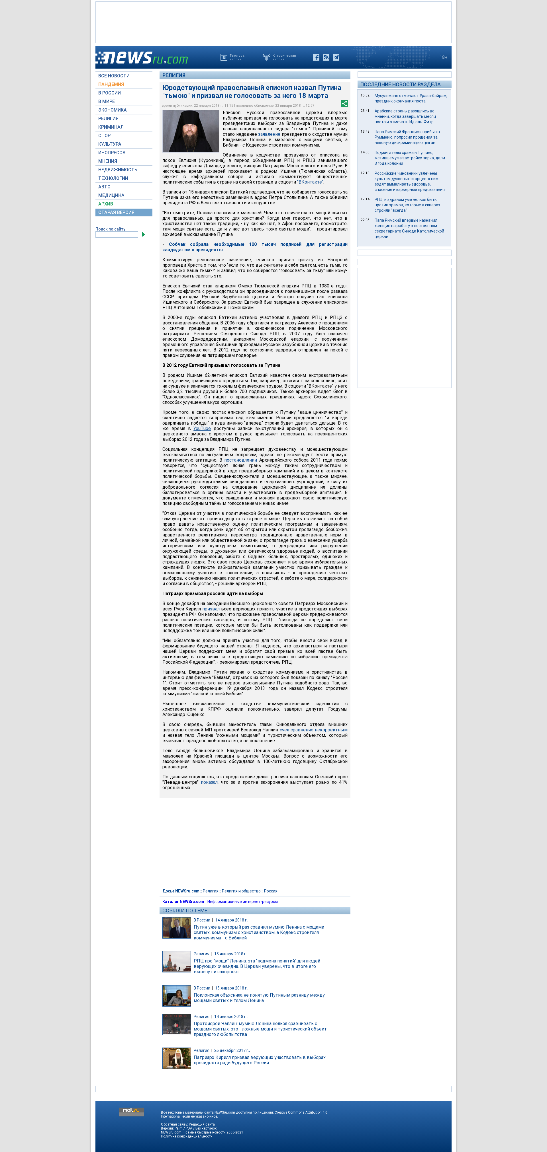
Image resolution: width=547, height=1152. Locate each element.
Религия (173, 75)
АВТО (104, 187)
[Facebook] (316, 57)
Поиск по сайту (110, 229)
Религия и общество (241, 891)
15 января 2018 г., (231, 954)
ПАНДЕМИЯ (111, 84)
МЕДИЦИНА (111, 195)
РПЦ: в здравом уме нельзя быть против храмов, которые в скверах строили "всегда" (407, 205)
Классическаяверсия (284, 57)
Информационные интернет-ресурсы (242, 901)
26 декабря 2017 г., (232, 1050)
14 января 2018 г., (231, 920)
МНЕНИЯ (107, 161)
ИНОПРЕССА (112, 152)
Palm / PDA (183, 1128)
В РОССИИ (109, 93)
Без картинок (206, 1128)
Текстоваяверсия (238, 57)
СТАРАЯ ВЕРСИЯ (116, 212)
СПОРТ (106, 135)
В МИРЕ (106, 101)
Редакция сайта (202, 1124)
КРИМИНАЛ (111, 127)
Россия (270, 891)
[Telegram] (336, 57)
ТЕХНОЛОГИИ (113, 178)
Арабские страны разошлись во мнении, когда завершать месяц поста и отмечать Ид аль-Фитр (405, 116)
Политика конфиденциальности (187, 1136)
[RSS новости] (326, 57)
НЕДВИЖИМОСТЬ (117, 169)
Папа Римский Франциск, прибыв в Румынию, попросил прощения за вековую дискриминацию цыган (407, 137)
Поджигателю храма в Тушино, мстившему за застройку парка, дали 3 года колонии (410, 158)
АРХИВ (105, 204)
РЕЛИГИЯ (108, 118)
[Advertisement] (273, 22)
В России (202, 920)
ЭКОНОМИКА (112, 110)
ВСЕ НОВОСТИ (114, 76)
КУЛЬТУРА (109, 144)
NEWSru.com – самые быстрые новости (193, 1132)
